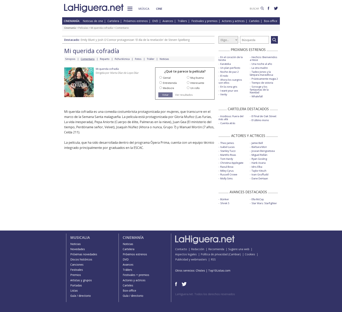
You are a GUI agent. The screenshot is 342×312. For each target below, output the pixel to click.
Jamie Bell (257, 143)
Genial (167, 77)
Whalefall (257, 96)
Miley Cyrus (227, 170)
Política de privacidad (214, 254)
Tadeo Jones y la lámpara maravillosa (261, 73)
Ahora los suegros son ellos (230, 81)
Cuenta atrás (227, 123)
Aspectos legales (186, 254)
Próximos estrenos (136, 21)
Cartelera (113, 21)
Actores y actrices (233, 21)
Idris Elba (257, 166)
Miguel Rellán (259, 155)
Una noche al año (262, 64)
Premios (75, 275)
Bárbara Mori (259, 147)
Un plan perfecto (230, 68)
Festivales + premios (136, 275)
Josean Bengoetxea (263, 151)
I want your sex (229, 90)
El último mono (260, 120)
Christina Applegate (231, 163)
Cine (159, 9)
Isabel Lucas (227, 147)
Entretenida (170, 82)
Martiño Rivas (228, 155)
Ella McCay (258, 199)
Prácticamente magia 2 (265, 78)
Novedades (77, 249)
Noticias (164, 59)
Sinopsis (70, 59)
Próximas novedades (83, 254)
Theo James (227, 143)
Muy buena (197, 77)
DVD (155, 21)
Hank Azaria (259, 163)
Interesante (197, 82)
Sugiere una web (238, 249)
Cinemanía (70, 28)
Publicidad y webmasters (191, 259)
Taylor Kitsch (259, 170)
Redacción (197, 249)
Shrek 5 (224, 203)
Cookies (250, 254)
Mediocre (168, 88)
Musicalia (80, 237)
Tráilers (182, 21)
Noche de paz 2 (229, 72)
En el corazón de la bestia (230, 58)
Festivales (76, 270)
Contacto (181, 249)
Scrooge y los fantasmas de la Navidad (259, 89)
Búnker (224, 199)
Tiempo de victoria (262, 82)
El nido (224, 76)
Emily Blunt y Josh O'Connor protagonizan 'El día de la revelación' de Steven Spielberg (135, 40)
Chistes (200, 270)
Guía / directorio (80, 296)
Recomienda (216, 249)
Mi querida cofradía (102, 28)
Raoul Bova (226, 166)
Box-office (270, 21)
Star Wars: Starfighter (264, 203)
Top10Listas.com (219, 270)
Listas (74, 290)
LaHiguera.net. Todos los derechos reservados (205, 294)
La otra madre (260, 68)
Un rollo (195, 88)
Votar (165, 95)
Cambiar (234, 254)
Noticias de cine (93, 21)
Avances (167, 21)
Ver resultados (184, 94)
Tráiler (150, 59)
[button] (129, 9)
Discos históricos (81, 259)
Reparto (104, 59)
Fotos (138, 59)
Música (143, 9)
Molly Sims (226, 178)
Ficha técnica (122, 59)
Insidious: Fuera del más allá (230, 117)
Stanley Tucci (228, 151)
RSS (213, 259)
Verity (223, 94)
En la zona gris (228, 86)
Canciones (77, 264)
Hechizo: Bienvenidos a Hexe (263, 58)
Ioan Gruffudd (260, 174)
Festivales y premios (204, 21)
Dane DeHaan (260, 178)
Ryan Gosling (259, 159)
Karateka (225, 64)
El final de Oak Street (264, 116)
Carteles (254, 21)
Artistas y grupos (81, 280)
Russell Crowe (228, 174)
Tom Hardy (226, 159)
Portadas (76, 285)
